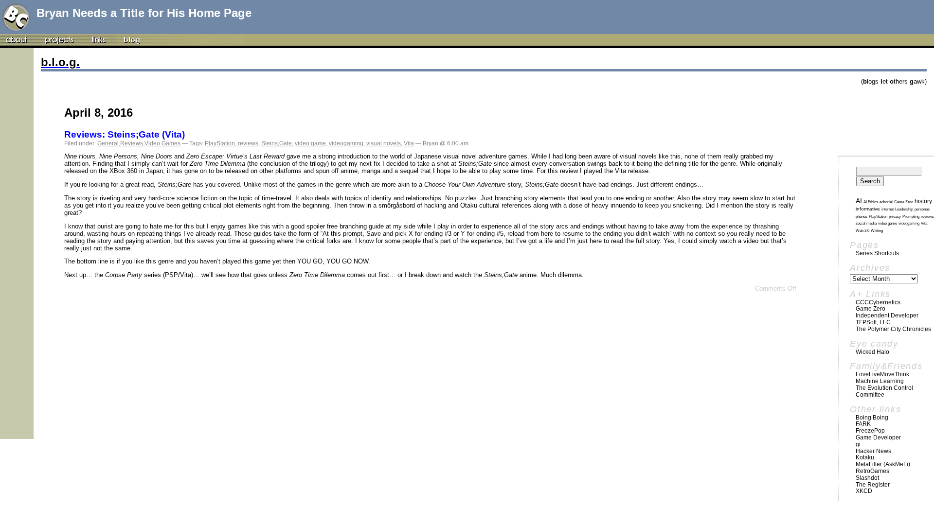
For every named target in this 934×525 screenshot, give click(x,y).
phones (861, 216)
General (108, 143)
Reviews (131, 143)
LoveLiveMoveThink (882, 374)
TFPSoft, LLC (873, 322)
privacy (895, 216)
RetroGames (872, 471)
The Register (873, 484)
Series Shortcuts (877, 253)
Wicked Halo (872, 352)
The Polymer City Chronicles (893, 329)
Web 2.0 (862, 230)
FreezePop (870, 430)
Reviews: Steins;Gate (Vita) (124, 134)
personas (922, 209)
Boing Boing (872, 417)
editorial (886, 202)
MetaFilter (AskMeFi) (883, 464)
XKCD (864, 491)
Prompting (910, 216)
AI (859, 201)
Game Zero (903, 202)
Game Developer (878, 437)
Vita (409, 143)
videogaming (346, 143)
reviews (248, 143)
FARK (863, 423)
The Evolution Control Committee (884, 391)
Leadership (904, 209)
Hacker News (873, 451)
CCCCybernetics (878, 302)
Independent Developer (887, 315)
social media (866, 223)
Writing (877, 230)
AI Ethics (870, 202)
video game (310, 143)
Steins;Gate (276, 143)
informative (868, 208)
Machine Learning (880, 381)
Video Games (162, 143)
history (923, 201)
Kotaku (865, 457)
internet (887, 209)
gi (858, 444)
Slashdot (867, 477)
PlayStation (220, 143)
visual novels (383, 143)
